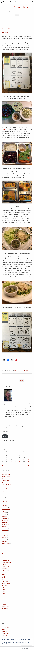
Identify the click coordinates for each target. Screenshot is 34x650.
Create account (5, 627)
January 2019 (5, 507)
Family (3, 574)
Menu (17, 15)
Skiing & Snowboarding (7, 600)
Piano (3, 593)
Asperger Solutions (6, 555)
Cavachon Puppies (6, 562)
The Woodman (5, 606)
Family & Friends (6, 576)
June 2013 (4, 535)
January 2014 (5, 530)
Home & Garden (6, 583)
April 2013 (4, 539)
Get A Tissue (5, 581)
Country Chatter (5, 568)
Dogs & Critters (5, 570)
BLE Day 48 (6, 28)
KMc (3, 587)
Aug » (29, 465)
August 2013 (5, 534)
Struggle (4, 602)
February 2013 (5, 543)
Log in (3, 629)
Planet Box (5, 129)
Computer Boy (5, 566)
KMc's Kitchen (5, 589)
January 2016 (5, 518)
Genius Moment (6, 579)
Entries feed (5, 631)
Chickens (4, 564)
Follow (4, 436)
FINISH (3, 482)
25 (11, 461)
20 (19, 459)
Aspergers (4, 556)
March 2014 (4, 528)
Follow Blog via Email (7, 422)
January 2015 (5, 522)
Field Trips (4, 578)
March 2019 (4, 505)
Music (3, 591)
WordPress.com (5, 635)
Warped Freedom (6, 474)
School (3, 597)
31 (6, 463)
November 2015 (5, 520)
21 (24, 459)
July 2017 (4, 513)
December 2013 (5, 532)
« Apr (3, 465)
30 (2, 463)
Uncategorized (5, 608)
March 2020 (4, 501)
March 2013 (4, 541)
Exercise (4, 572)
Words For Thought (6, 484)
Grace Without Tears (17, 7)
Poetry (3, 595)
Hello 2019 (4, 486)
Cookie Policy (5, 643)
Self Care (4, 599)
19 (15, 459)
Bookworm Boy (5, 558)
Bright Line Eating (18, 370)
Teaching (4, 604)
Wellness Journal (6, 476)
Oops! (3, 478)
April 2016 (4, 514)
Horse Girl (4, 585)
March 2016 (4, 516)
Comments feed (6, 633)
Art (2, 553)
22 (28, 459)
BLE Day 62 (4, 490)
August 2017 (5, 511)
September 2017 (6, 509)
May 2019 (4, 503)
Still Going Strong (6, 488)
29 (28, 461)
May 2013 (4, 537)
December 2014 (5, 524)
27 (19, 461)
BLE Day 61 (4, 491)
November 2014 (5, 526)
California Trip (5, 480)
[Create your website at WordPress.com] (17, 2)
